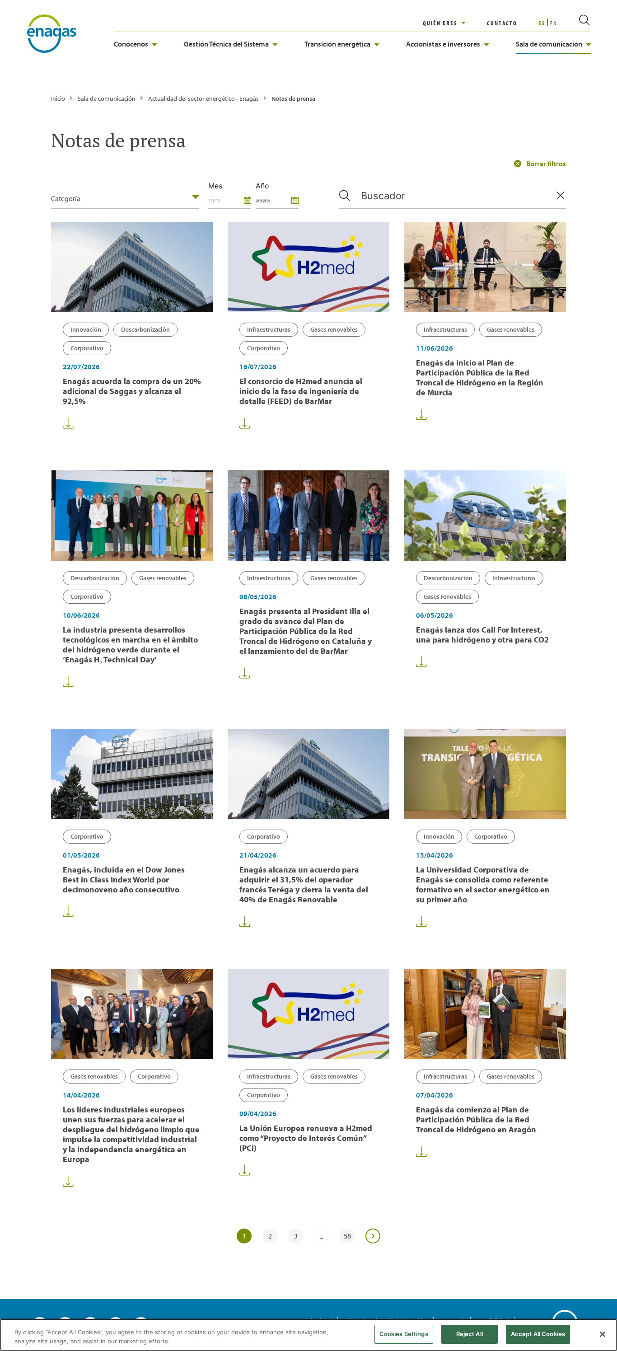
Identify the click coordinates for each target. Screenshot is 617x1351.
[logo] (51, 33)
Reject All (469, 1333)
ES (542, 23)
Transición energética (337, 43)
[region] (455, 23)
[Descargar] (68, 423)
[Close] (602, 1334)
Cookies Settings (403, 1333)
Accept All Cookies (538, 1333)
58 (347, 1235)
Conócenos (131, 43)
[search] (573, 23)
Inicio (58, 98)
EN (553, 23)
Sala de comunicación (549, 43)
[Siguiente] (372, 1236)
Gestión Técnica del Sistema (226, 43)
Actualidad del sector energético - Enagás (203, 98)
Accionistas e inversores (443, 43)
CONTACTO (502, 23)
